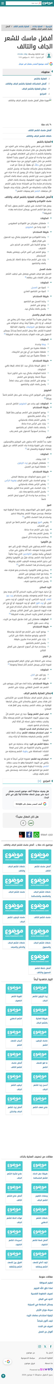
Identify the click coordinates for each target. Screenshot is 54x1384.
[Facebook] (50, 1346)
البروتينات (30, 327)
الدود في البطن (45, 1299)
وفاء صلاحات (22, 54)
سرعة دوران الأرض (44, 1310)
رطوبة (25, 751)
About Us (49, 1363)
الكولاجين (27, 554)
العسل (34, 288)
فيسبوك (29, 835)
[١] (16, 190)
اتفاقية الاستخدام (46, 1358)
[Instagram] (39, 1346)
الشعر (37, 191)
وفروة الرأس (10, 480)
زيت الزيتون (23, 463)
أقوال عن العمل (45, 1332)
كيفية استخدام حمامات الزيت (40, 1315)
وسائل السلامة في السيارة (40, 1305)
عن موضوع (30, 1353)
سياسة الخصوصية (28, 1358)
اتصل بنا (49, 1353)
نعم (31, 823)
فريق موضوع (30, 1363)
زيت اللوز (40, 603)
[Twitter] (45, 1346)
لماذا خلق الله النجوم (43, 1288)
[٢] (5, 333)
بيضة (43, 344)
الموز (40, 522)
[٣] (17, 564)
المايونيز (29, 227)
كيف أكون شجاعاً (45, 1321)
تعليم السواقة (46, 1283)
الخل (33, 675)
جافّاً (37, 165)
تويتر (22, 835)
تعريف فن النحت (45, 1326)
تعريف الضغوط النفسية (42, 1294)
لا (23, 823)
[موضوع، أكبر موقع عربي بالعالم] (47, 4)
